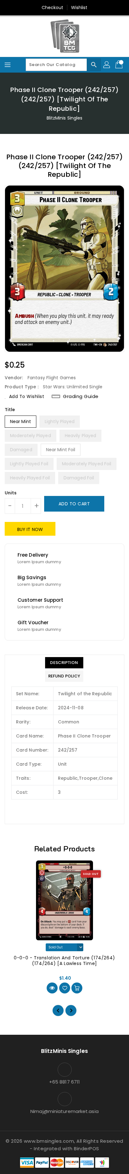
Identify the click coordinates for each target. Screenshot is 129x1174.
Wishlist (79, 7)
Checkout (53, 7)
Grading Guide (81, 396)
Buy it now (30, 529)
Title (10, 409)
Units (11, 493)
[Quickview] (52, 988)
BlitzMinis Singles (65, 118)
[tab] (64, 662)
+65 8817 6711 (64, 1082)
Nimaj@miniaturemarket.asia (64, 1111)
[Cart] (119, 65)
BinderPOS (86, 1148)
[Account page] (107, 65)
